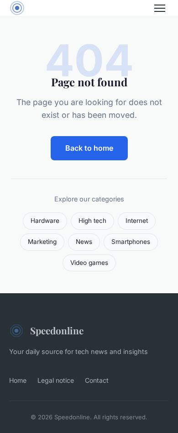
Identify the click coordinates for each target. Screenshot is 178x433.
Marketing (42, 241)
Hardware (45, 220)
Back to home (89, 148)
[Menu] (160, 8)
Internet (137, 220)
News (84, 241)
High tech (92, 220)
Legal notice (55, 380)
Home (17, 380)
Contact (97, 380)
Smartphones (130, 241)
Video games (89, 262)
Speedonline (57, 330)
